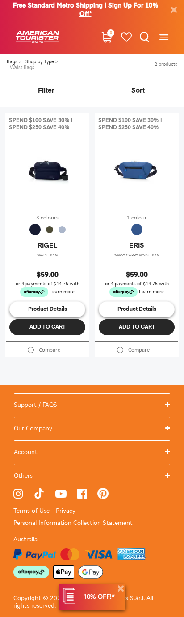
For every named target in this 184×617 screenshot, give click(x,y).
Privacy (65, 511)
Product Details (47, 309)
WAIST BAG (47, 255)
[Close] (120, 588)
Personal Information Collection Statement (73, 523)
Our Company (33, 428)
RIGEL (47, 245)
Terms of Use (31, 511)
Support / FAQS (35, 405)
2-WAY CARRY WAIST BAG (136, 255)
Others (23, 475)
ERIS (136, 245)
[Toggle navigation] (164, 37)
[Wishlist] (127, 37)
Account (26, 452)
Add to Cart (47, 327)
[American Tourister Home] (37, 37)
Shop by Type (40, 62)
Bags (13, 62)
